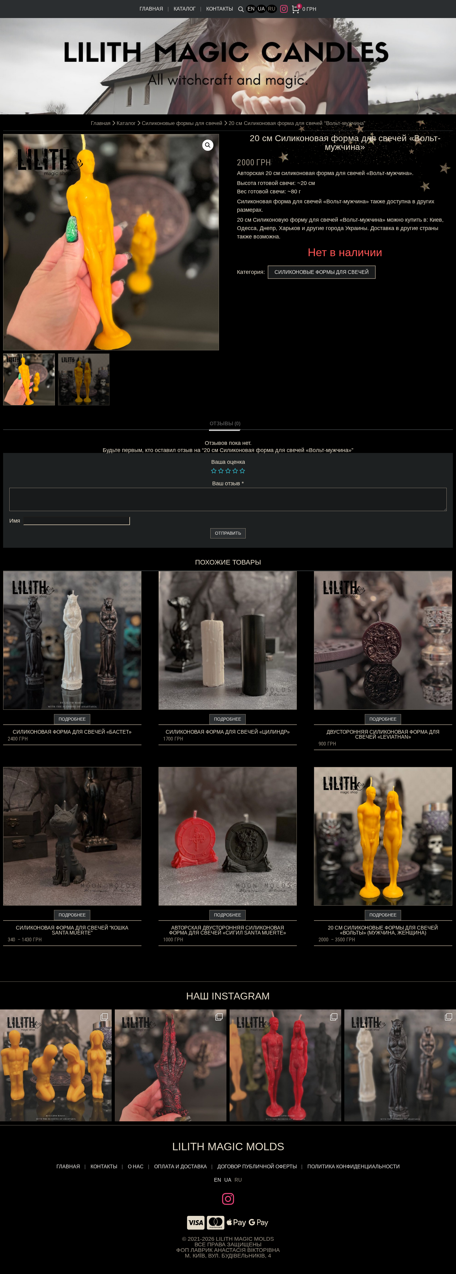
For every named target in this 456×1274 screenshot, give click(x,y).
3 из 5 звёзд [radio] (228, 470)
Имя (14, 521)
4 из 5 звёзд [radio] (235, 470)
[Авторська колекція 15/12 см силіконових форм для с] (56, 1065)
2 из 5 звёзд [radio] (221, 470)
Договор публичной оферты (257, 1166)
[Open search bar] (241, 9)
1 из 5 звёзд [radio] (214, 470)
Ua (261, 9)
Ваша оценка (228, 462)
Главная (151, 9)
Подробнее (72, 719)
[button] (207, 145)
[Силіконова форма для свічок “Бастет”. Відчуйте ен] (400, 1065)
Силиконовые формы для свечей (182, 123)
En (251, 9)
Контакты (219, 9)
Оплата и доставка (180, 1166)
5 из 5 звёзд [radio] (242, 470)
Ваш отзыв (228, 483)
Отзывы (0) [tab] (225, 423)
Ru (271, 9)
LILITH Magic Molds (228, 1146)
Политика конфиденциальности (353, 1166)
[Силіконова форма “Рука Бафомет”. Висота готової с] (170, 1065)
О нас (136, 1166)
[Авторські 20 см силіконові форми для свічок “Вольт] (285, 1065)
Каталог (185, 9)
